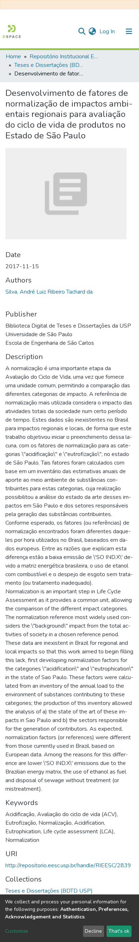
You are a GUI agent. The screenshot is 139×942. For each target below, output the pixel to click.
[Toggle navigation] (129, 31)
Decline (93, 931)
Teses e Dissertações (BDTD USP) (50, 65)
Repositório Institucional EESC (65, 56)
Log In (107, 31)
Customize (16, 931)
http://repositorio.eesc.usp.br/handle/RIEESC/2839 (68, 865)
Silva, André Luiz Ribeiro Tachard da (49, 292)
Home (13, 56)
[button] (92, 31)
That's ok (118, 931)
